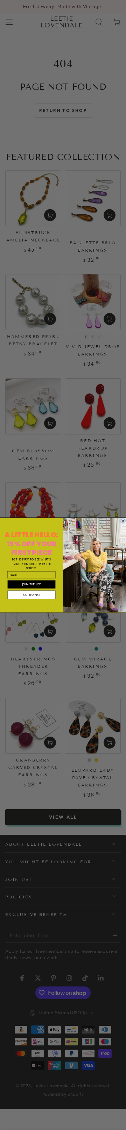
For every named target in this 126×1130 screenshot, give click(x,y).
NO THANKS (31, 594)
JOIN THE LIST (31, 584)
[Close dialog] (123, 521)
